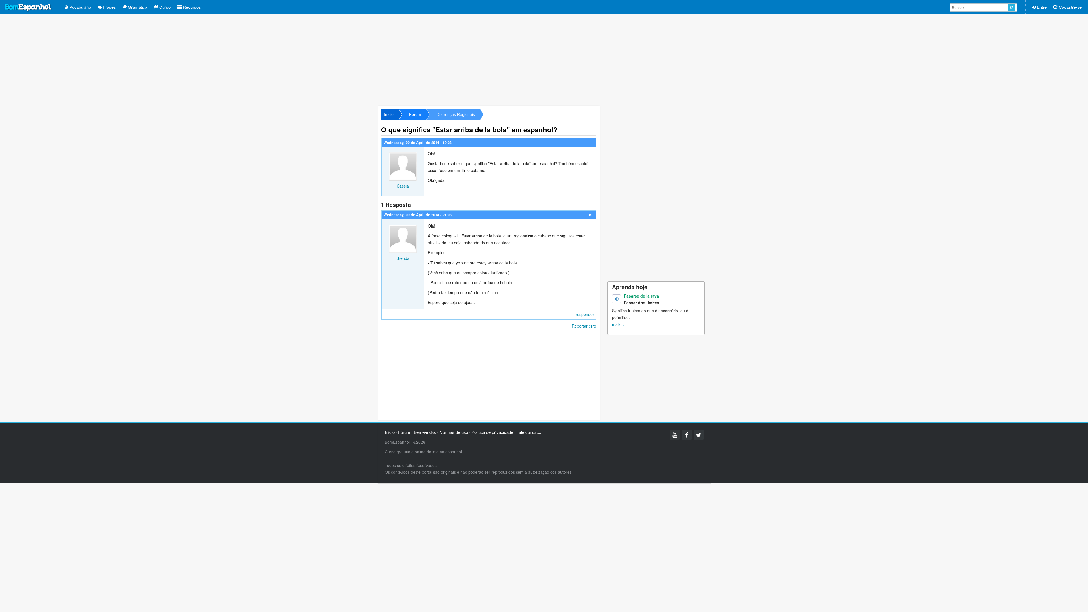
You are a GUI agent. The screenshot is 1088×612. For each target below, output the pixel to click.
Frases (109, 7)
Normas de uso (453, 432)
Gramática (137, 7)
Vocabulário (79, 7)
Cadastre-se (1070, 7)
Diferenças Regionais (456, 114)
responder (585, 314)
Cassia (403, 186)
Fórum (415, 114)
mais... (618, 324)
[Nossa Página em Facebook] (687, 435)
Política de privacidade (492, 432)
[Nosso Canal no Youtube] (675, 435)
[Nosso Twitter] (699, 435)
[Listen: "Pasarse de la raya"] (616, 298)
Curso (164, 7)
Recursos (191, 7)
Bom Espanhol (28, 7)
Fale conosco (529, 432)
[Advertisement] (544, 59)
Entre (1041, 7)
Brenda (402, 258)
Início (389, 114)
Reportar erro (584, 326)
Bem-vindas (425, 432)
